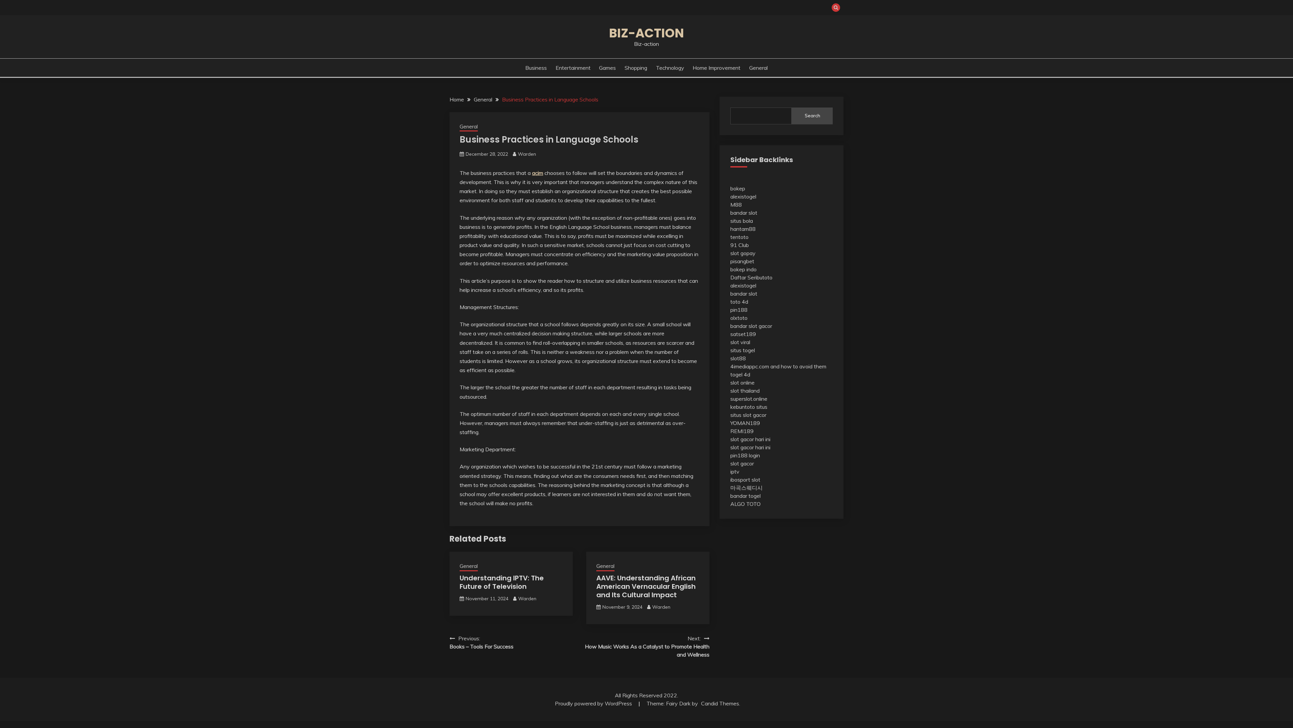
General (758, 67)
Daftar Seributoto (751, 277)
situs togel (742, 350)
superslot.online (748, 398)
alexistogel (743, 196)
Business (536, 67)
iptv (734, 471)
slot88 (738, 358)
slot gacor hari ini (750, 439)
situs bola (741, 220)
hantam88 (743, 228)
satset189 (743, 334)
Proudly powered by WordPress (594, 703)
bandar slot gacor (751, 326)
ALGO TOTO (745, 503)
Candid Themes (720, 703)
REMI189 (742, 431)
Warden (527, 154)
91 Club (739, 245)
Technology (670, 67)
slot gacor (742, 463)
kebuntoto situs (748, 406)
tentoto (739, 237)
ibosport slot (745, 479)
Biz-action (646, 33)
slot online (742, 382)
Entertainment (573, 67)
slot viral (740, 342)
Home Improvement (716, 67)
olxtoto (739, 317)
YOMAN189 (745, 423)
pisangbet (742, 261)
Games (607, 67)
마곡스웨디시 (746, 487)
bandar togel (745, 495)
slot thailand (745, 390)
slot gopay (743, 253)
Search (812, 116)
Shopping (636, 67)
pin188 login (745, 455)
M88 (736, 204)
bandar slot (743, 212)
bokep (737, 188)
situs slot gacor (748, 415)
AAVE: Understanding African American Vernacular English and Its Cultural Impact (646, 586)
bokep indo (743, 269)
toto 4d (739, 301)
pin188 (739, 309)
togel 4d (740, 374)
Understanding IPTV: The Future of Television (502, 582)
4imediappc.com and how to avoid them (778, 366)
